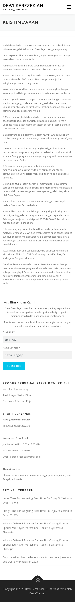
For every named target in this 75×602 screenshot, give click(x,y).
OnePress (53, 589)
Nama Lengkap (11, 347)
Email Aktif (9, 332)
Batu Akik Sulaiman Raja (17, 401)
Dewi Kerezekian (23, 5)
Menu (69, 6)
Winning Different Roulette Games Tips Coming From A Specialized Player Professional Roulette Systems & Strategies (35, 528)
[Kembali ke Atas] (37, 580)
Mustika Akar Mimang (15, 389)
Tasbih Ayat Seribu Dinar (17, 395)
